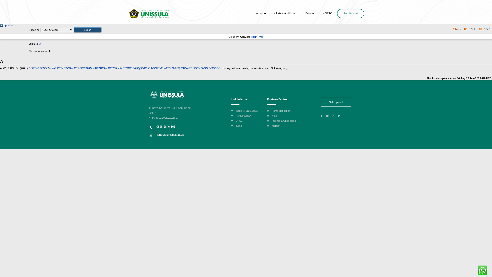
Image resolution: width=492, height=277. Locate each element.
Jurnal (239, 125)
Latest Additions (285, 13)
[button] (87, 29)
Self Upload (351, 13)
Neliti (274, 115)
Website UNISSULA (247, 110)
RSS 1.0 (472, 29)
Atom (459, 29)
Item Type (257, 36)
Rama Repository (281, 110)
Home (262, 13)
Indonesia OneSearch (284, 120)
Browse (310, 13)
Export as (34, 29)
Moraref (276, 125)
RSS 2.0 (487, 29)
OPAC (328, 13)
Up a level (9, 25)
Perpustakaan (243, 115)
